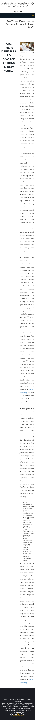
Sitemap (21, 710)
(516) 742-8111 (17, 12)
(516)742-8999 (25, 708)
